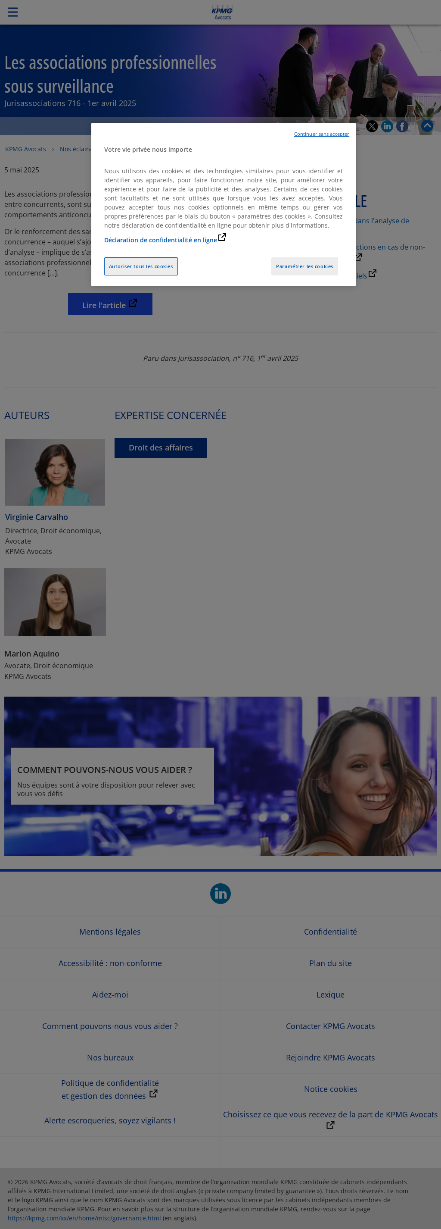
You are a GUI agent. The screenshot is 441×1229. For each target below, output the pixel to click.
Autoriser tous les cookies (141, 266)
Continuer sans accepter (321, 134)
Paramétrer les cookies (304, 266)
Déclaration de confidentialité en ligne (160, 240)
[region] (223, 204)
